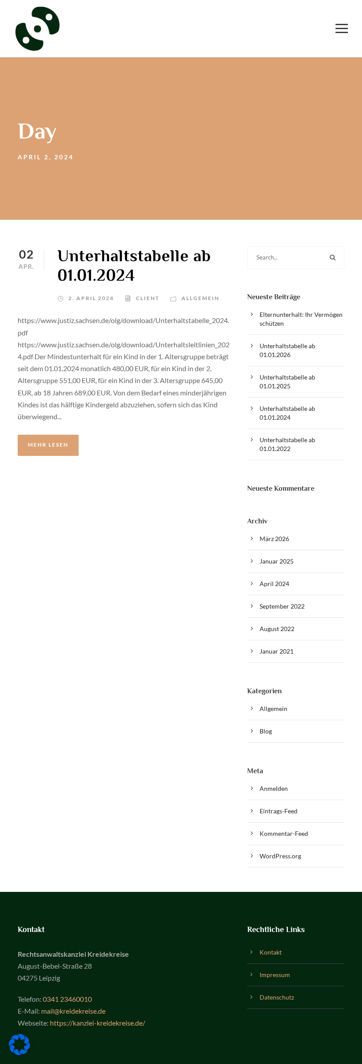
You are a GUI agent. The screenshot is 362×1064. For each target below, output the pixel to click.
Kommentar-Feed (284, 833)
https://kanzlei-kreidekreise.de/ (97, 1023)
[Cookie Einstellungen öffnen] (19, 1052)
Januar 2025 (277, 561)
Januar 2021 (277, 651)
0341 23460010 (67, 999)
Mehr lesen (48, 444)
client (147, 298)
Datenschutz (277, 997)
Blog (266, 731)
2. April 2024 (91, 298)
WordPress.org (280, 856)
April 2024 (274, 583)
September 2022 (282, 606)
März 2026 (274, 538)
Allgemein (200, 298)
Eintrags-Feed (279, 811)
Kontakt (271, 952)
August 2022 (277, 628)
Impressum (275, 974)
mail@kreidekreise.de (73, 1011)
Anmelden (274, 788)
